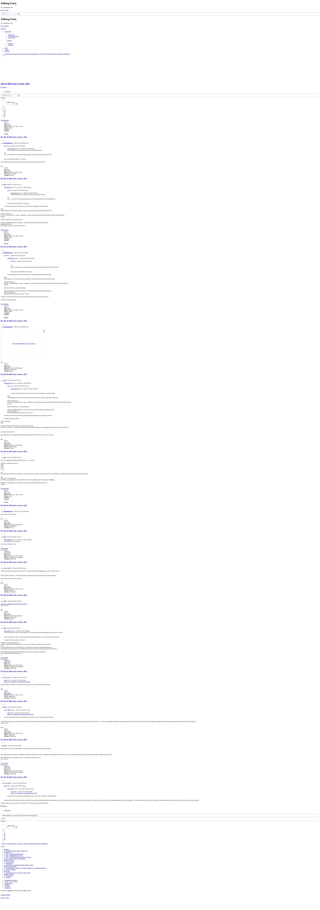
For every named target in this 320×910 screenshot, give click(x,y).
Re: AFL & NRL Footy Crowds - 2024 (14, 137)
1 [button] (4, 107)
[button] (4, 100)
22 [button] (4, 110)
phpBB (9, 890)
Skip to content (5, 10)
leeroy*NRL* (4, 550)
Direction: (27, 815)
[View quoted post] (10, 146)
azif (5, 146)
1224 (9, 125)
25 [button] (4, 114)
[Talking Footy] (3, 29)
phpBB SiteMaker (5, 895)
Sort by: (15, 815)
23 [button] (4, 111)
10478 (9, 587)
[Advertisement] (162, 69)
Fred (2, 583)
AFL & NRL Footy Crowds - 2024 (15, 84)
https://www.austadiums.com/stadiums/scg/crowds (14, 604)
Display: (4, 815)
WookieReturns (5, 120)
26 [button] (4, 116)
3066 (9, 170)
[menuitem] (10, 34)
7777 (9, 554)
